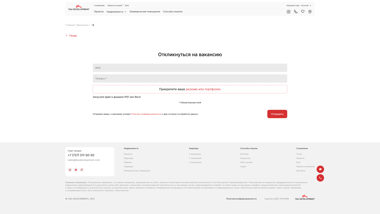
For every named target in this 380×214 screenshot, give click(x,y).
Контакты (300, 170)
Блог (127, 5)
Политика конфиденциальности (241, 199)
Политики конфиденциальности (146, 114)
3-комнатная (195, 162)
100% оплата (246, 162)
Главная (70, 24)
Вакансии (82, 24)
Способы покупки (172, 11)
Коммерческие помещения (145, 11)
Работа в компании (305, 166)
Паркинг (128, 162)
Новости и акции (114, 5)
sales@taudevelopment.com (84, 159)
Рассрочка (245, 158)
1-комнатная (195, 154)
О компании (99, 5)
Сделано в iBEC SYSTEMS (277, 199)
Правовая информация (76, 182)
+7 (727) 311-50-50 (81, 155)
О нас (299, 154)
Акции (243, 166)
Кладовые (128, 166)
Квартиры (128, 158)
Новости (300, 158)
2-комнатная (195, 158)
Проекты (99, 11)
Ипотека (244, 154)
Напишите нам (292, 5)
